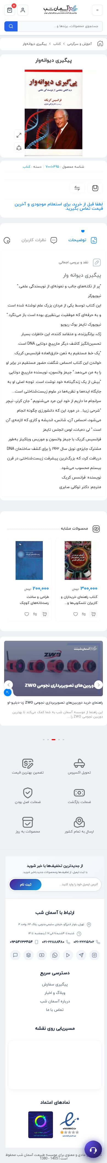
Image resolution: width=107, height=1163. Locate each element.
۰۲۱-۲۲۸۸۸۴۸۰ (53, 942)
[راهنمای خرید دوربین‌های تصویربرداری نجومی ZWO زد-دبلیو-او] (53, 668)
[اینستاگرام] (94, 955)
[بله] (15, 955)
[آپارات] (68, 955)
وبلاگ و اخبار (54, 993)
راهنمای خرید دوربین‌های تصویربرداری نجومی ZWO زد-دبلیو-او (55, 702)
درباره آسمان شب (55, 1001)
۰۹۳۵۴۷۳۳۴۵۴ (21, 942)
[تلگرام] (81, 955)
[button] (93, 614)
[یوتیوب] (41, 955)
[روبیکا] (28, 955)
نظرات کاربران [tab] (34, 240)
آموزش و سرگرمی (79, 44)
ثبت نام (25, 884)
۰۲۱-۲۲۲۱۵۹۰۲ (84, 942)
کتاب (57, 44)
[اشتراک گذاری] (19, 147)
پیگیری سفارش (55, 984)
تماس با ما (55, 1010)
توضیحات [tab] (78, 240)
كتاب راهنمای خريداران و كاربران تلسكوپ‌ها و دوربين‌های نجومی (79, 603)
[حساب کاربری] (22, 10)
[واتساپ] (55, 955)
